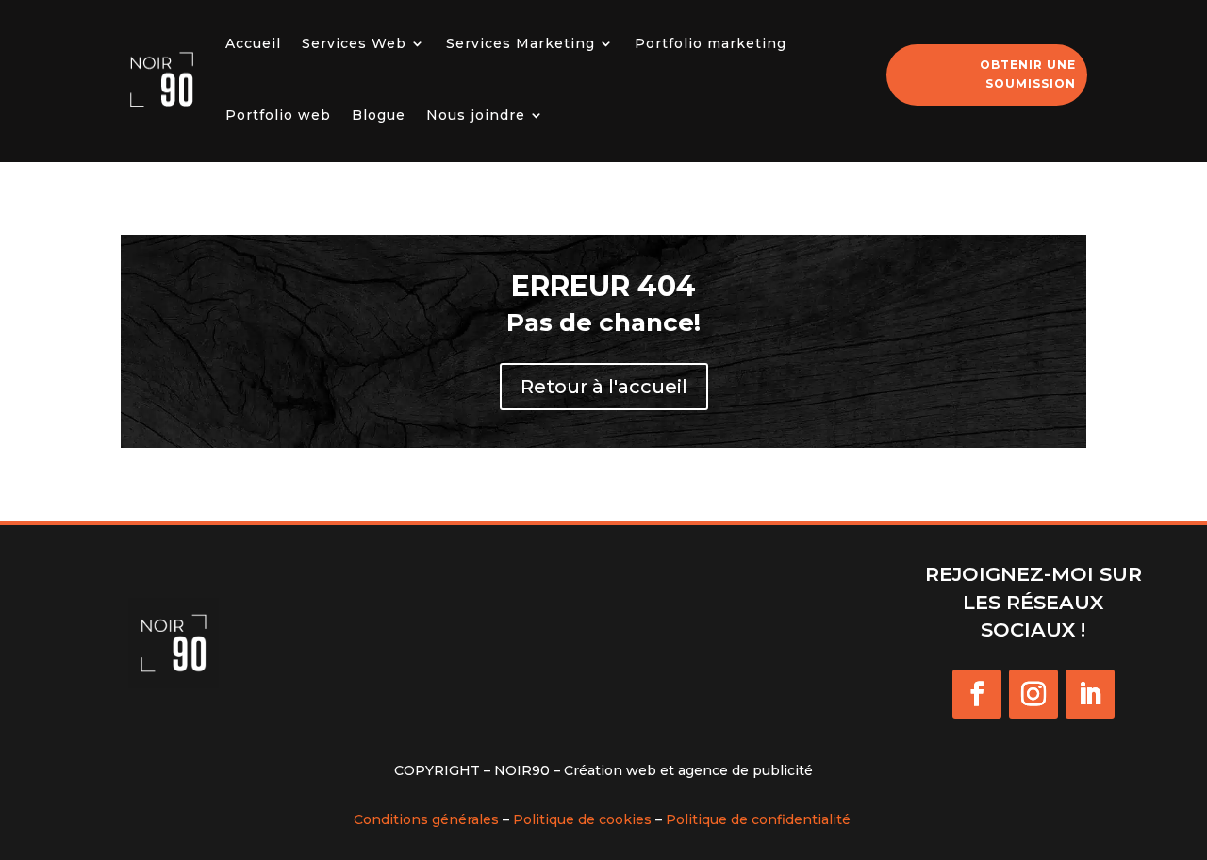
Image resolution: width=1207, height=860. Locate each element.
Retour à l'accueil (604, 386)
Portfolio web (278, 115)
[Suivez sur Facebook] (976, 694)
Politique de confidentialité (758, 819)
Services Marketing (520, 43)
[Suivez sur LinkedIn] (1090, 694)
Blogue (378, 115)
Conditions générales (426, 819)
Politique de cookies (582, 819)
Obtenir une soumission (1028, 74)
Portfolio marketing (710, 43)
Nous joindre (475, 115)
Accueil (253, 43)
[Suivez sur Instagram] (1033, 694)
